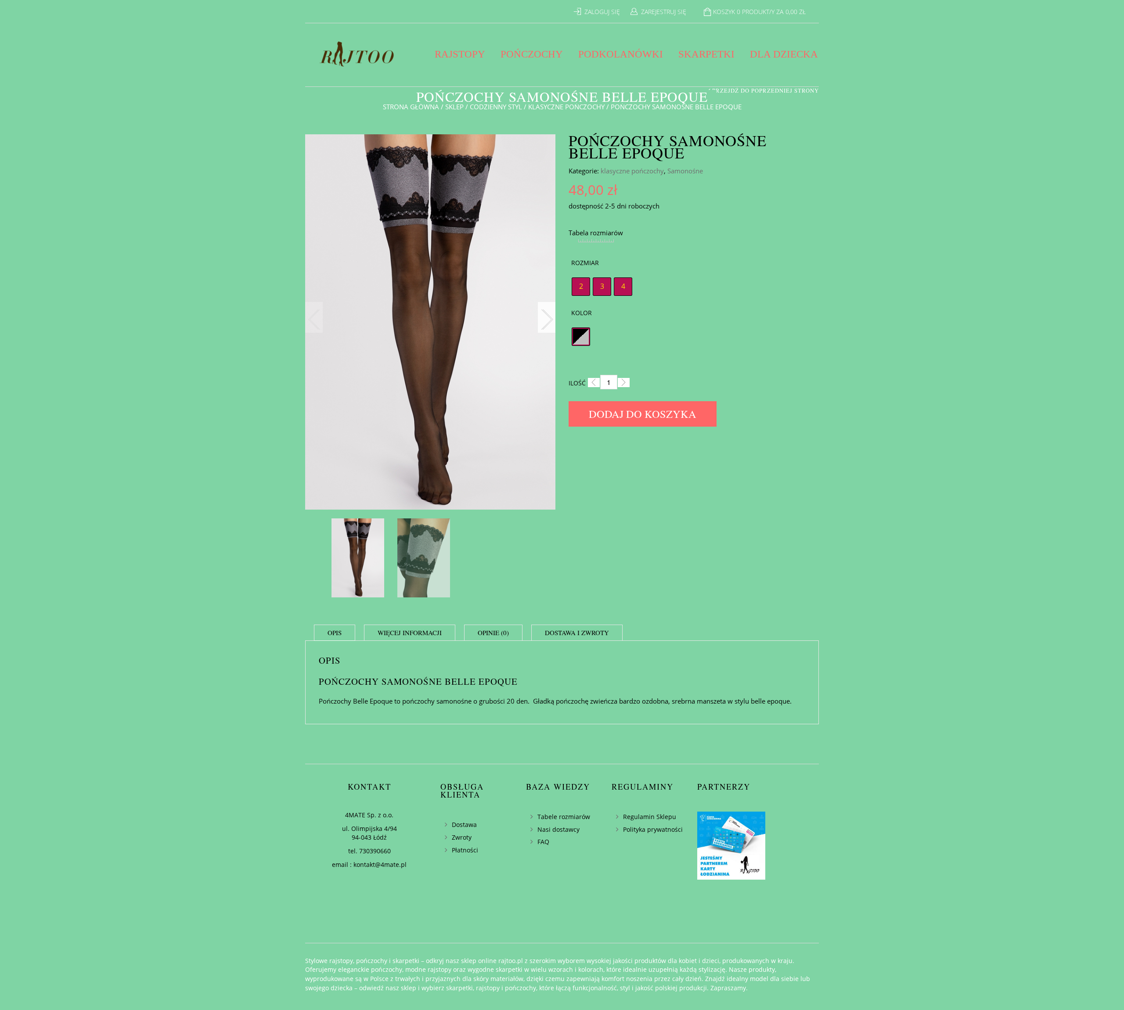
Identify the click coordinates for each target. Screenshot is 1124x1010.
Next (546, 317)
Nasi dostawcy (558, 829)
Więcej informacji (410, 632)
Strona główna (411, 106)
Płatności (465, 850)
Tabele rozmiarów (563, 816)
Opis (335, 632)
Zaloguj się (602, 11)
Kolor (581, 313)
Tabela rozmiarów (596, 232)
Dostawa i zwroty (577, 632)
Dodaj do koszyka (642, 413)
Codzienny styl (496, 106)
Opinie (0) (493, 632)
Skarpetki (706, 54)
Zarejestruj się (663, 11)
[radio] (581, 286)
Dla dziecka (784, 54)
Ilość (577, 383)
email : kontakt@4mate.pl (369, 864)
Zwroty (462, 837)
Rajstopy (460, 54)
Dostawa (464, 824)
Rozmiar (585, 263)
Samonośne (685, 170)
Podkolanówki (620, 54)
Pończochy (532, 54)
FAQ (543, 841)
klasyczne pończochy (566, 106)
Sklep (454, 106)
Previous (314, 317)
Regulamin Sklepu (649, 816)
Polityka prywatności (653, 829)
